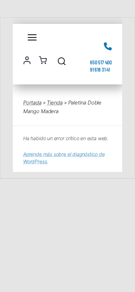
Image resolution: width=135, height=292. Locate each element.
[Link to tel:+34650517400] (108, 46)
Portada (32, 102)
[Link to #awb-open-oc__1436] (62, 61)
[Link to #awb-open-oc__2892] (30, 37)
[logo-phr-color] (53, 33)
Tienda (55, 102)
